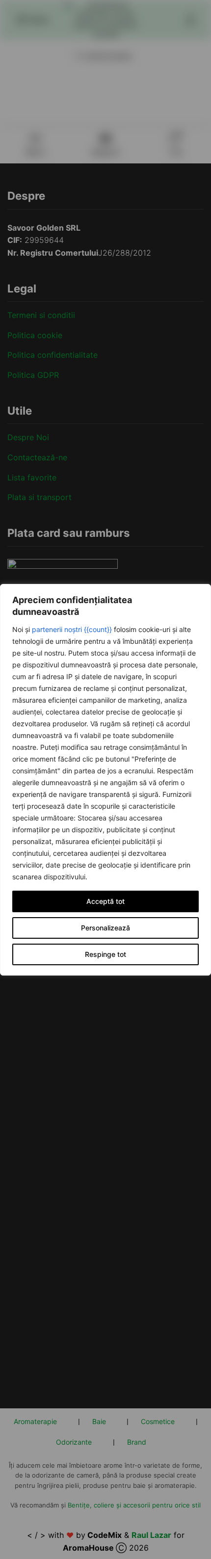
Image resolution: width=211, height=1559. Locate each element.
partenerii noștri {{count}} (72, 629)
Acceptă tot (105, 901)
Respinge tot (105, 954)
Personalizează (105, 928)
